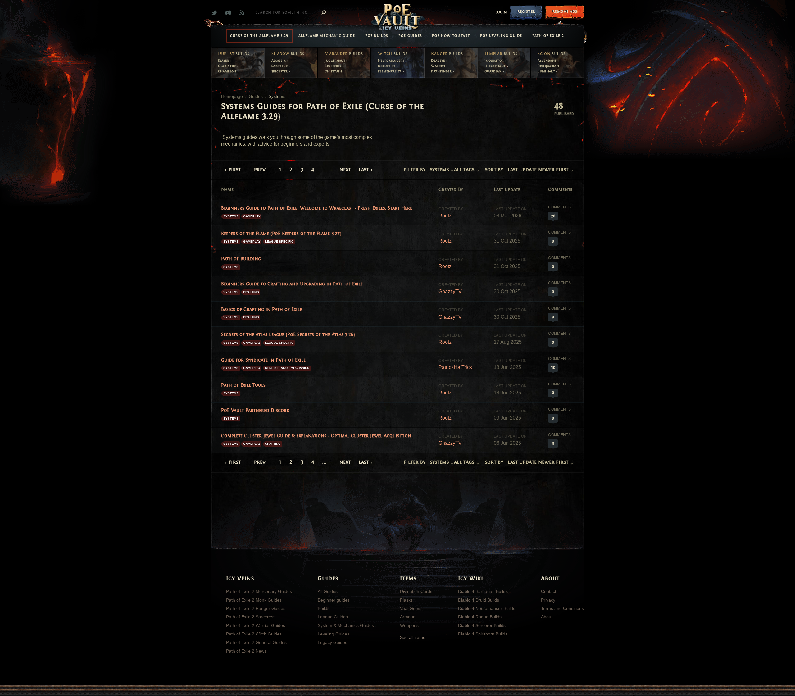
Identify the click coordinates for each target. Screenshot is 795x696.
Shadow (287, 53)
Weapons (409, 625)
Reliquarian (549, 66)
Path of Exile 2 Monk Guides (254, 600)
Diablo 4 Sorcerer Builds (482, 625)
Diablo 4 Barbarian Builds (483, 591)
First (235, 169)
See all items (412, 637)
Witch (392, 53)
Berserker (334, 66)
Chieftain (334, 71)
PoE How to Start (451, 36)
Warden (438, 66)
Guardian (493, 71)
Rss (243, 12)
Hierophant (495, 66)
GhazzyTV (450, 291)
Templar (500, 53)
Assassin (279, 60)
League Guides (333, 616)
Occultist (387, 66)
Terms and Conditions (562, 608)
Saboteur (279, 66)
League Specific (279, 241)
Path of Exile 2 (548, 36)
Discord (229, 12)
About (546, 616)
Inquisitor (494, 60)
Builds (323, 608)
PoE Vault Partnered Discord (255, 410)
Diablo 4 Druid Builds (478, 600)
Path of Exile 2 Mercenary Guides (259, 591)
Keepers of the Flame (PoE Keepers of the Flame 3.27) (281, 233)
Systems (230, 216)
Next (345, 169)
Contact (548, 591)
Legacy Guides (332, 642)
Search (323, 12)
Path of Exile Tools (243, 385)
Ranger (447, 53)
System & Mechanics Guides (346, 625)
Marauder (343, 53)
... (324, 169)
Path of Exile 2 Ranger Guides (255, 608)
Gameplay (252, 216)
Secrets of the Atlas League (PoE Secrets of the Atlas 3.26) (288, 334)
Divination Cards (416, 591)
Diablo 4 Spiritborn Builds (482, 633)
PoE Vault (397, 17)
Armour (407, 616)
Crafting (251, 292)
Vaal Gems (410, 608)
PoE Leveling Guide (501, 36)
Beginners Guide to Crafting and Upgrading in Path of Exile (292, 284)
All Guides (328, 591)
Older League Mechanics (287, 368)
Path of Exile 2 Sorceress (250, 616)
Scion (551, 53)
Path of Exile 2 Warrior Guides (255, 625)
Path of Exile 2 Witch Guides (254, 633)
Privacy (548, 600)
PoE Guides (410, 36)
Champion (227, 71)
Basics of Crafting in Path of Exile (261, 309)
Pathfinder (441, 71)
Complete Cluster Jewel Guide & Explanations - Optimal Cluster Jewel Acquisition (316, 436)
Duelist (233, 53)
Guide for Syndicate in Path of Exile (263, 360)
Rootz (445, 215)
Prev (260, 169)
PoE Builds (376, 36)
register (526, 11)
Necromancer (390, 60)
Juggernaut (335, 60)
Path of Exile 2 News (246, 650)
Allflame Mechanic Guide (326, 36)
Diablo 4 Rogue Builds (480, 616)
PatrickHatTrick (455, 367)
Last (364, 169)
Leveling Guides (333, 633)
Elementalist (390, 71)
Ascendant (548, 60)
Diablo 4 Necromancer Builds (486, 608)
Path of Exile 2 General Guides (256, 642)
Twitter (215, 12)
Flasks (406, 600)
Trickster (280, 71)
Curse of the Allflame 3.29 (259, 36)
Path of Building (241, 259)
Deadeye (438, 60)
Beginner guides (334, 600)
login (501, 12)
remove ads (564, 11)
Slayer (224, 60)
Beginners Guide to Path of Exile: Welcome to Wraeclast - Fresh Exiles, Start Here (316, 208)
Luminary (547, 71)
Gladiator (227, 66)
